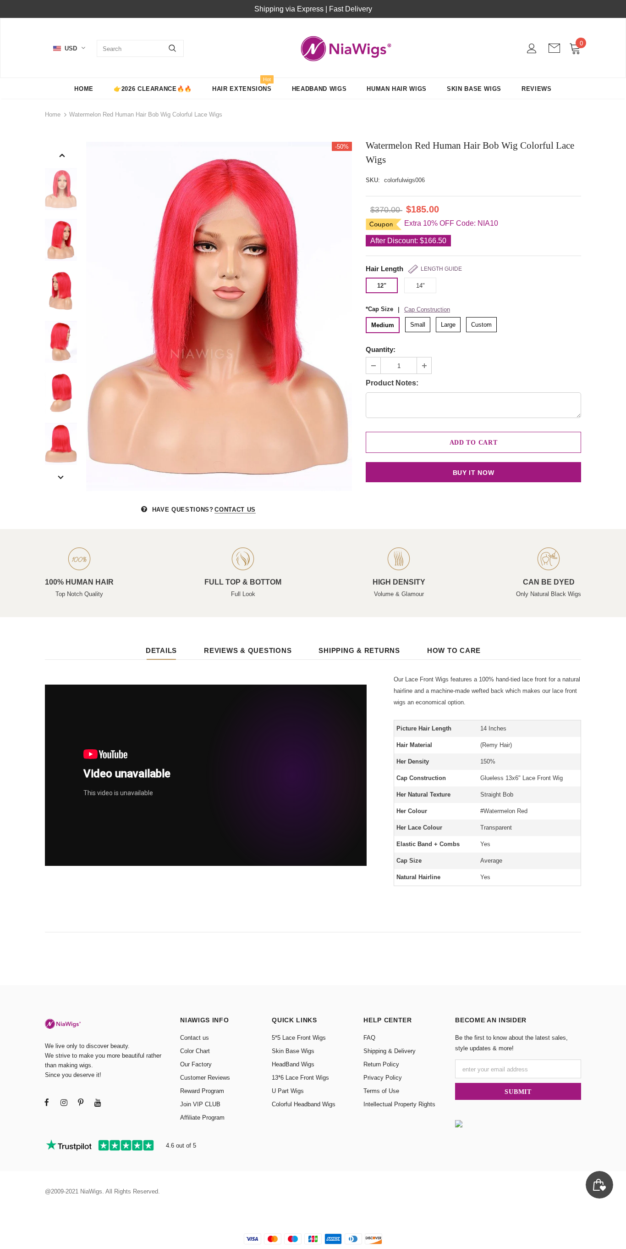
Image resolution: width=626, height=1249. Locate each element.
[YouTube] (97, 1102)
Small (417, 324)
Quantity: (380, 349)
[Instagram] (63, 1102)
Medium (382, 325)
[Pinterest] (80, 1102)
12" (381, 285)
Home (52, 114)
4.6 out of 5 (180, 1145)
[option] (219, 316)
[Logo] (346, 48)
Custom (481, 324)
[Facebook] (46, 1102)
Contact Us (235, 509)
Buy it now (473, 472)
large (448, 324)
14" (420, 285)
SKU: (373, 180)
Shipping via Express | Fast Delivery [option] (313, 9)
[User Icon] (532, 48)
